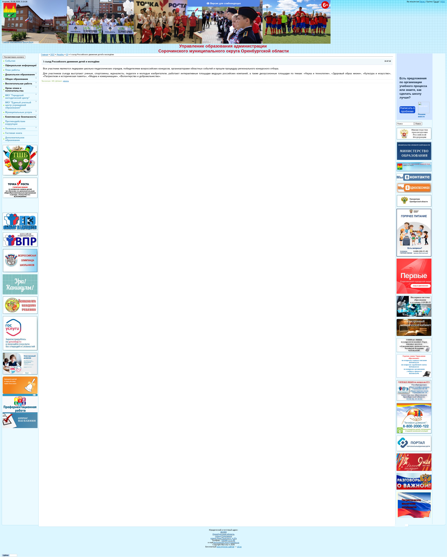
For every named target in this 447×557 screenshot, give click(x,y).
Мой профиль (16, 42)
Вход (30, 42)
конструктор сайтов (225, 547)
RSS (443, 2)
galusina (66, 81)
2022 (52, 54)
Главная (5, 42)
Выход (25, 42)
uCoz (239, 547)
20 (67, 54)
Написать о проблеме (407, 110)
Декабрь (60, 54)
